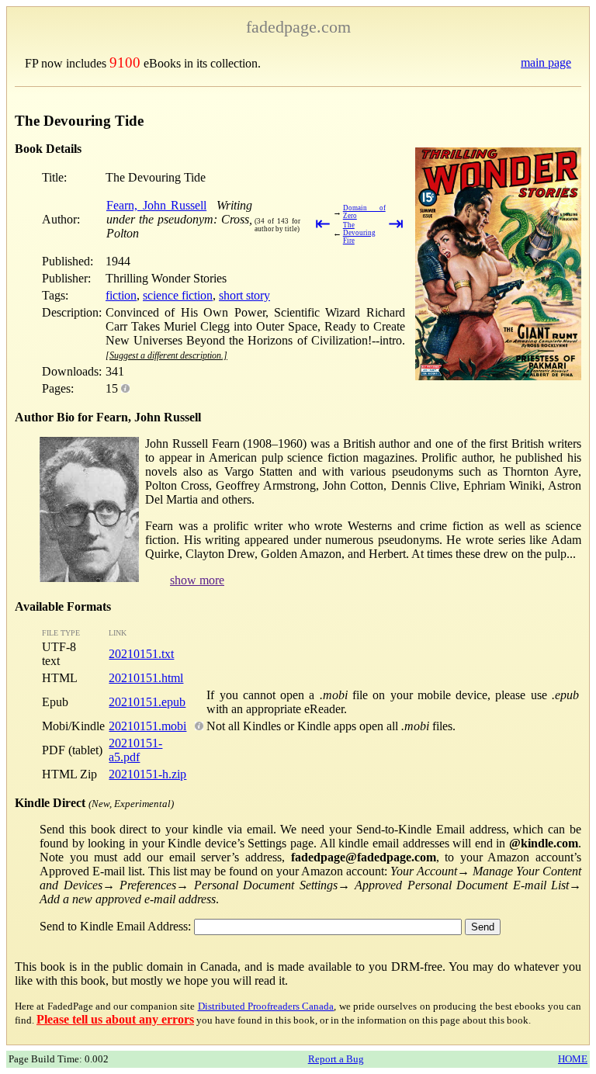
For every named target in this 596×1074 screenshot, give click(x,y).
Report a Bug (336, 1059)
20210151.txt (141, 653)
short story (244, 295)
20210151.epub (147, 701)
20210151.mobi (147, 726)
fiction (121, 295)
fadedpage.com (298, 26)
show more (197, 580)
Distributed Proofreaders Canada (266, 1006)
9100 (124, 62)
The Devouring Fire (359, 232)
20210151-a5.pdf (135, 750)
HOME (572, 1059)
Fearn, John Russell (156, 205)
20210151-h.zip (147, 774)
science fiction (178, 295)
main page (546, 62)
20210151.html (146, 677)
